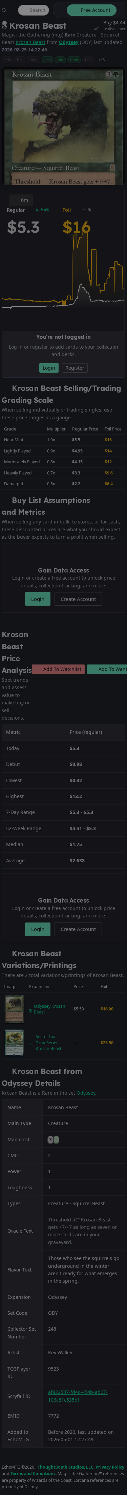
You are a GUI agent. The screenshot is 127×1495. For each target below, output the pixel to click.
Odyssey (69, 42)
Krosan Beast (30, 42)
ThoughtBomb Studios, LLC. (66, 1467)
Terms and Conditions (33, 1473)
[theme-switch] (58, 10)
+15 (102, 59)
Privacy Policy (110, 1467)
